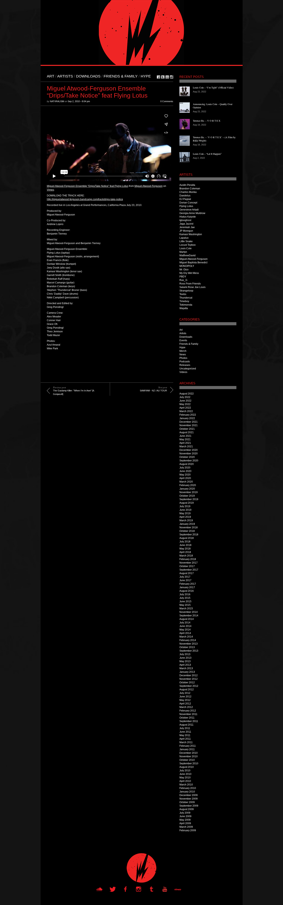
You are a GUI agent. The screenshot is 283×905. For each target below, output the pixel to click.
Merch (182, 351)
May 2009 (185, 819)
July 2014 (184, 622)
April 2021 (185, 443)
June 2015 (185, 601)
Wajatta (183, 308)
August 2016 (186, 590)
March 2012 (186, 707)
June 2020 (185, 471)
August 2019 (186, 502)
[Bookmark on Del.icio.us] (167, 77)
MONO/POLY (186, 266)
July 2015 (184, 597)
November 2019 (188, 492)
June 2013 (185, 657)
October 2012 (187, 682)
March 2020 (186, 481)
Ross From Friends (190, 283)
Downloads (88, 76)
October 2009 (187, 802)
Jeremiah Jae (187, 227)
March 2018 (186, 555)
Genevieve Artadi (189, 209)
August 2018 (186, 538)
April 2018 (185, 552)
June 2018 (185, 545)
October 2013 (187, 647)
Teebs (182, 294)
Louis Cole (185, 248)
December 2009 (188, 795)
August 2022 (186, 393)
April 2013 (185, 664)
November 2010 (188, 756)
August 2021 (186, 432)
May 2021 (185, 439)
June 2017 (185, 580)
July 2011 (184, 728)
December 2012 (188, 675)
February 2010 (187, 788)
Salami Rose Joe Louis (192, 287)
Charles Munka (188, 192)
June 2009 (185, 816)
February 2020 (187, 485)
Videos (183, 372)
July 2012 (184, 693)
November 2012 (188, 679)
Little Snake (186, 241)
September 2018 (188, 534)
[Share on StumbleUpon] (171, 77)
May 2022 (185, 404)
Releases (184, 365)
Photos (183, 358)
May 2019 (185, 513)
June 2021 (185, 435)
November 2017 (188, 562)
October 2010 (187, 760)
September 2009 (188, 805)
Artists (65, 76)
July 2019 (184, 506)
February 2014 (187, 640)
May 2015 (185, 605)
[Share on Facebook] (158, 77)
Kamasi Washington (190, 234)
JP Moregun (186, 230)
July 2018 (184, 541)
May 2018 (185, 548)
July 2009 (184, 812)
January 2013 (187, 671)
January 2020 (187, 488)
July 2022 (184, 397)
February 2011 (187, 745)
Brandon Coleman (189, 188)
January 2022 (187, 418)
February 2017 (187, 583)
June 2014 (185, 626)
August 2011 (186, 724)
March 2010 (186, 784)
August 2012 (186, 689)
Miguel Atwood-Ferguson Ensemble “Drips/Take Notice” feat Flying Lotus (87, 186)
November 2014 (188, 612)
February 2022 (187, 414)
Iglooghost (185, 220)
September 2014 (188, 615)
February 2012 (187, 710)
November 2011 (188, 714)
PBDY (182, 276)
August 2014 (186, 619)
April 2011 (185, 738)
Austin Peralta (187, 185)
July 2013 (184, 654)
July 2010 (184, 770)
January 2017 (187, 587)
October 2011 (187, 717)
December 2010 (188, 752)
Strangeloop (186, 290)
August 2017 (186, 573)
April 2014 (185, 633)
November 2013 (188, 643)
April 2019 (185, 516)
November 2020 (188, 453)
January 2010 (187, 791)
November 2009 (188, 798)
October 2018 (187, 531)
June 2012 (185, 696)
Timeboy (184, 301)
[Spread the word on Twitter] (162, 77)
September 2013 (188, 650)
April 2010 (185, 781)
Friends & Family (121, 76)
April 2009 (185, 823)
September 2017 (188, 569)
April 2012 (185, 703)
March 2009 (186, 826)
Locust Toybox (187, 244)
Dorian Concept (188, 202)
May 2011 (184, 735)
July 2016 (184, 594)
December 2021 (188, 421)
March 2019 (186, 520)
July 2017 (184, 576)
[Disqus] (107, 460)
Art (50, 76)
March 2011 (186, 742)
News (182, 354)
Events (183, 340)
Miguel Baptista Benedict (193, 262)
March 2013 (186, 668)
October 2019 (187, 495)
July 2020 (184, 467)
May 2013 (185, 661)
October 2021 (187, 428)
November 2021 (188, 425)
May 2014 (185, 629)
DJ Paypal (185, 199)
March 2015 (186, 608)
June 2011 (185, 731)
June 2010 (185, 774)
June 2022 (185, 400)
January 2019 (187, 524)
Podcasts (184, 361)
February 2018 (187, 559)
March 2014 (186, 636)
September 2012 (188, 686)
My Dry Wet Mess (189, 273)
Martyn (183, 251)
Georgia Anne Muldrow (192, 213)
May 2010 (185, 777)
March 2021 (186, 446)
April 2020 (185, 478)
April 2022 (185, 407)
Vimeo (50, 189)
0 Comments (166, 101)
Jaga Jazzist (186, 223)
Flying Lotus (186, 206)
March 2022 (186, 411)
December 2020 (188, 450)
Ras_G (183, 280)
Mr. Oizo (184, 269)
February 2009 (187, 830)
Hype (146, 76)
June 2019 (185, 509)
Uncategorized (187, 368)
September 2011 (188, 721)
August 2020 (186, 464)
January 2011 (187, 749)
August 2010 (186, 767)
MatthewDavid (187, 255)
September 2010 (188, 763)
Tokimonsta (185, 304)
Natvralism (57, 101)
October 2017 (187, 566)
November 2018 (188, 527)
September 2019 (188, 499)
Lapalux (184, 237)
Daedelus (184, 195)
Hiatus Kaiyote (187, 216)
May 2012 (185, 700)
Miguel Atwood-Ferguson (148, 186)
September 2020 (188, 460)
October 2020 (187, 457)
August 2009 (186, 809)
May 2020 (185, 474)
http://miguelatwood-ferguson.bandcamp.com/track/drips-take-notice (85, 199)
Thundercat (185, 297)
